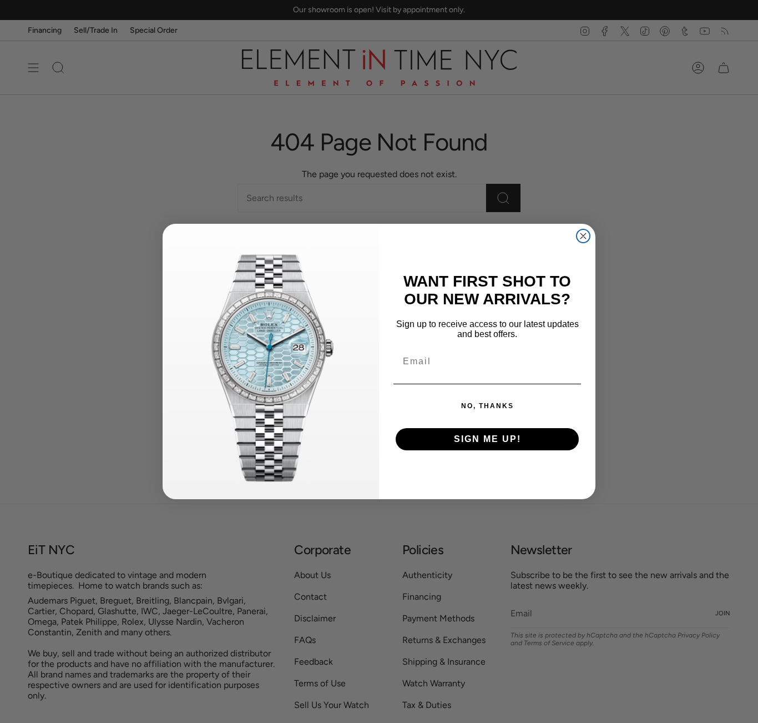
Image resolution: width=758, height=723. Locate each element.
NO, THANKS (487, 406)
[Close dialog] (583, 236)
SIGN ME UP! (487, 439)
